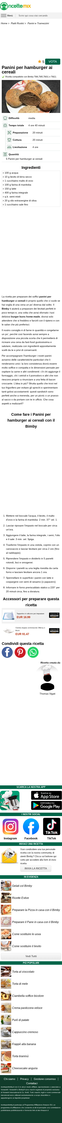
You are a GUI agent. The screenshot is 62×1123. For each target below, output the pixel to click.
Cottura (17, 139)
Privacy (24, 1078)
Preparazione (20, 132)
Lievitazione (20, 147)
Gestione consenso (45, 1078)
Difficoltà (14, 118)
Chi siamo (9, 1078)
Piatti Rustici (17, 23)
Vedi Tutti (31, 956)
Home (4, 23)
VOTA (53, 61)
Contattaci (32, 1083)
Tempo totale (16, 125)
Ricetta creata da (50, 662)
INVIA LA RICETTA (36, 868)
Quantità (14, 154)
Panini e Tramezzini (38, 23)
